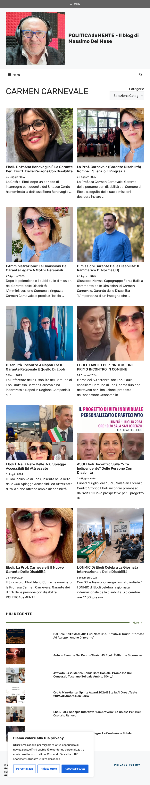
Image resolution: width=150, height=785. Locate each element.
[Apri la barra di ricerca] (140, 75)
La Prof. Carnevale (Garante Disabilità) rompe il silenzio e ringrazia (109, 169)
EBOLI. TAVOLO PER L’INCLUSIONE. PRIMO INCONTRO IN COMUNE (106, 367)
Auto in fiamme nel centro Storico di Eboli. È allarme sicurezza (97, 655)
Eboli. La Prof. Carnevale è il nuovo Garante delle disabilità (35, 569)
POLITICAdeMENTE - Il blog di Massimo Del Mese (103, 38)
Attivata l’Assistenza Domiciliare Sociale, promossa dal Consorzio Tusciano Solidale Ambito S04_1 (92, 674)
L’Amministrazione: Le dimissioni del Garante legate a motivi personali (36, 268)
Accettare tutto (75, 768)
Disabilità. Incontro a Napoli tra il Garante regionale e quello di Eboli (35, 367)
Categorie (136, 89)
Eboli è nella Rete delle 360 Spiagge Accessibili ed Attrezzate (36, 466)
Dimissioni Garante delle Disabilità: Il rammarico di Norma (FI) (108, 268)
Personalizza (24, 768)
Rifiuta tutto (49, 768)
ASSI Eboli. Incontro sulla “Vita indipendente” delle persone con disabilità (104, 468)
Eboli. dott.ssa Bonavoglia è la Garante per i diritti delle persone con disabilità (39, 169)
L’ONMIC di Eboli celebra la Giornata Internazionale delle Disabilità (107, 569)
